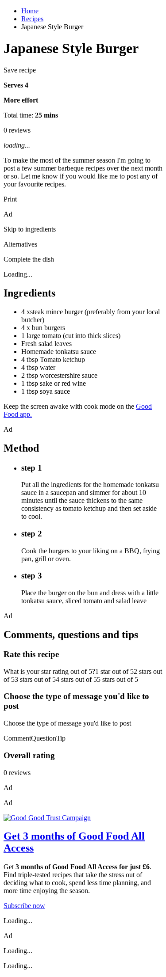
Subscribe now (24, 905)
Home (30, 11)
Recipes (32, 19)
